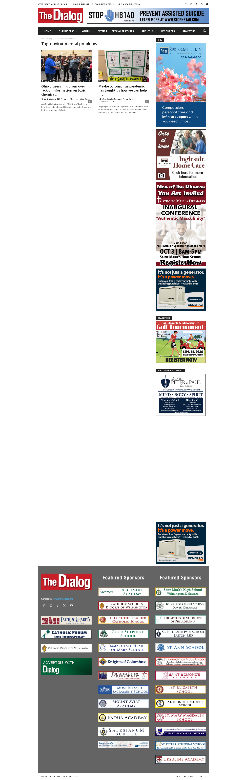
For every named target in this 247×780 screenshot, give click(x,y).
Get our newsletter (103, 4)
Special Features (123, 31)
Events (102, 31)
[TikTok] (196, 4)
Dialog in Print (81, 4)
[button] (204, 31)
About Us (147, 31)
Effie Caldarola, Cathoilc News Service (117, 99)
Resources (168, 31)
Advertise (188, 31)
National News (48, 81)
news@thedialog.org (63, 599)
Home (47, 31)
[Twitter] (202, 4)
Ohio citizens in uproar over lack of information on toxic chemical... (63, 90)
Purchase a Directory (128, 4)
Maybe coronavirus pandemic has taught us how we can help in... (122, 90)
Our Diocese (66, 31)
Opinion (102, 81)
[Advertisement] (181, 468)
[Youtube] (207, 4)
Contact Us (201, 776)
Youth (86, 31)
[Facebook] (186, 4)
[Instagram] (191, 4)
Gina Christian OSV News (53, 99)
